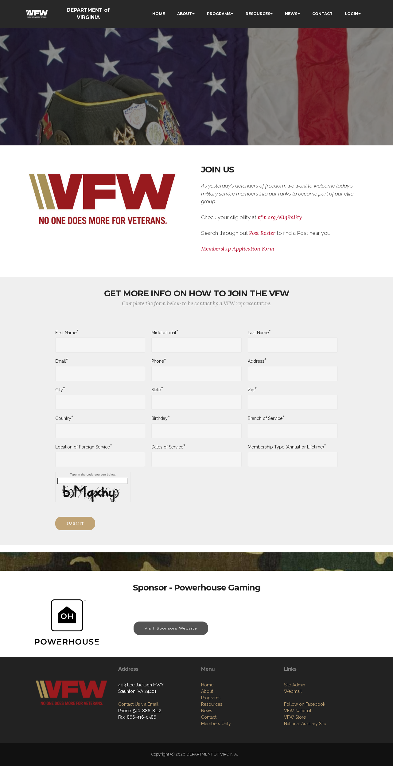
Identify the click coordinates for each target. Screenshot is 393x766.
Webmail (293, 691)
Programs (210, 697)
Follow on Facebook (304, 704)
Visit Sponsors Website (171, 628)
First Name (65, 332)
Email (60, 361)
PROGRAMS (219, 13)
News (206, 710)
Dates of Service (167, 446)
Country (63, 418)
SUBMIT (75, 523)
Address (256, 361)
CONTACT (322, 13)
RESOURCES (258, 13)
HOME (158, 13)
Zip (251, 389)
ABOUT (184, 13)
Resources (211, 704)
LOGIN (351, 13)
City (59, 389)
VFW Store (295, 717)
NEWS (291, 13)
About (207, 691)
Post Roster (262, 233)
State (156, 389)
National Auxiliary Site (305, 723)
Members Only (216, 723)
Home (207, 684)
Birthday (159, 418)
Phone (157, 361)
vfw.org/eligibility (280, 217)
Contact (208, 717)
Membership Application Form (237, 248)
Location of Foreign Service (82, 446)
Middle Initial (163, 332)
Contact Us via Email (138, 704)
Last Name (258, 332)
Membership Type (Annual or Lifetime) (286, 446)
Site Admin (294, 684)
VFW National (297, 710)
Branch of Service (265, 418)
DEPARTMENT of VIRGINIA (88, 13)
